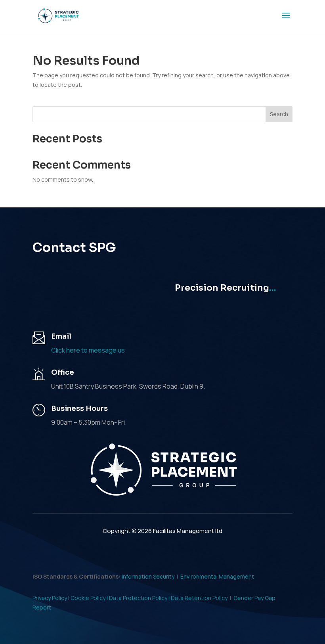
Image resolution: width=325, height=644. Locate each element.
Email (61, 336)
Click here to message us (88, 350)
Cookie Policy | (90, 598)
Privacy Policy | (51, 598)
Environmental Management (217, 576)
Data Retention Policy (199, 598)
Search (279, 114)
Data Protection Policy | (140, 598)
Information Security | (151, 576)
